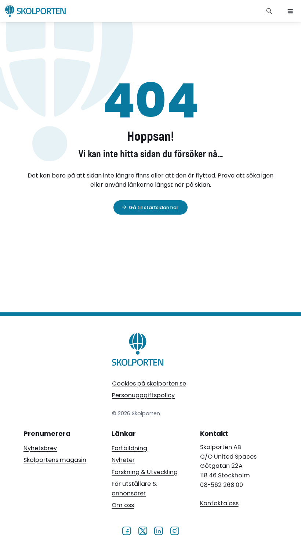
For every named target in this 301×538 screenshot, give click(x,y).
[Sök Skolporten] (269, 11)
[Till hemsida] (138, 351)
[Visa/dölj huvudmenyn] (290, 11)
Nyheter (123, 460)
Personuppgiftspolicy (143, 395)
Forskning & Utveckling (145, 472)
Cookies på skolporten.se (149, 383)
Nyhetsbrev (40, 448)
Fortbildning (129, 448)
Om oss (123, 505)
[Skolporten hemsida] (35, 11)
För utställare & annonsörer (134, 489)
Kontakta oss (219, 503)
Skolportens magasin (54, 460)
